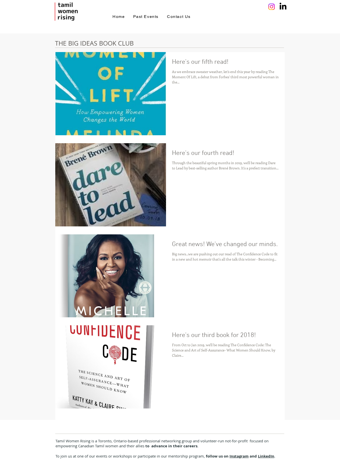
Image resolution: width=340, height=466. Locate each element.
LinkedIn (266, 456)
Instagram (239, 456)
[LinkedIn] (283, 6)
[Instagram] (271, 6)
